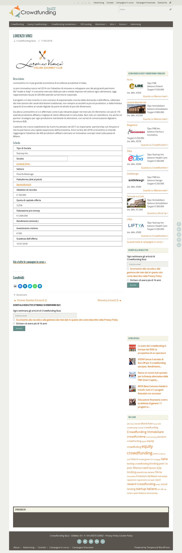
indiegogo (156, 459)
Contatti (110, 2)
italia (164, 459)
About (16, 547)
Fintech (134, 459)
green (147, 459)
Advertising (99, 2)
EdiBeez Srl (77, 535)
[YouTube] (78, 2)
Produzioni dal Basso (146, 476)
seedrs (158, 484)
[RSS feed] (89, 2)
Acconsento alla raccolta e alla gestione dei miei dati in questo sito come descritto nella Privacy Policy (67, 319)
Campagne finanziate (145, 2)
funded (141, 459)
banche (137, 424)
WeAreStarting (152, 493)
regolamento (132, 480)
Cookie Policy (125, 535)
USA (165, 489)
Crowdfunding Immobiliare (145, 432)
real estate (162, 476)
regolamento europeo (146, 480)
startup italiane (146, 489)
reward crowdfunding (141, 484)
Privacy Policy (112, 535)
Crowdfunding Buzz (26, 40)
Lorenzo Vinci (23, 163)
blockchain (147, 423)
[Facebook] (74, 2)
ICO (151, 459)
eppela (144, 441)
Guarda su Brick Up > (157, 213)
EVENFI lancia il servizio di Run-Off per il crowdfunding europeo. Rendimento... (152, 363)
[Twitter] (82, 2)
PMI (156, 472)
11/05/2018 (46, 40)
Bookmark (22, 294)
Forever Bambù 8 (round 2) (31, 300)
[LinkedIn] (85, 2)
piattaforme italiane (145, 472)
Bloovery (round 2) (108, 300)
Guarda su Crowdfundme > (154, 144)
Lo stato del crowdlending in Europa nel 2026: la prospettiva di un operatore (152, 349)
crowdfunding (151, 427)
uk (162, 489)
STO (158, 489)
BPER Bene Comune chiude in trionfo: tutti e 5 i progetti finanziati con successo (152, 390)
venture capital (132, 493)
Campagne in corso (125, 2)
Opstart (152, 467)
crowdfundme (136, 436)
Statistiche (162, 2)
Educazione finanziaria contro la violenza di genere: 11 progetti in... (153, 403)
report (158, 479)
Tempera (151, 547)
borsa (155, 424)
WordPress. (164, 547)
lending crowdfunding (138, 463)
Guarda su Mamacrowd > (155, 96)
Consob (140, 428)
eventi (155, 454)
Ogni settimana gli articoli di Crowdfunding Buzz (37, 310)
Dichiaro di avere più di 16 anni (31, 323)
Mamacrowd (140, 467)
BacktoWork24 (24, 184)
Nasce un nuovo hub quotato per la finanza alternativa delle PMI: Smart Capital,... (153, 376)
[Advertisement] (149, 312)
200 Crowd (130, 424)
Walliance (142, 493)
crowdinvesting (151, 437)
